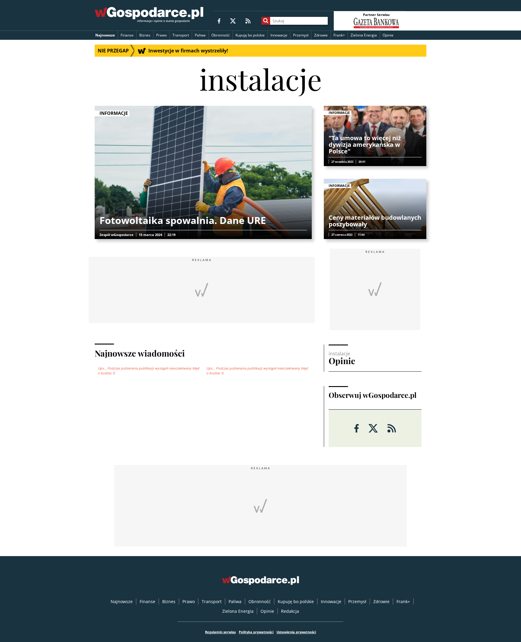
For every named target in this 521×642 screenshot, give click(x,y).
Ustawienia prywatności (296, 632)
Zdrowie (321, 35)
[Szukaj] (265, 21)
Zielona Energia (364, 35)
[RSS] (248, 20)
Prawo (161, 35)
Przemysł (300, 35)
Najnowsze (105, 35)
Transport (180, 35)
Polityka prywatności (256, 632)
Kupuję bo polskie (250, 35)
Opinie (388, 35)
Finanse (127, 35)
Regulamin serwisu (220, 632)
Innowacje (278, 35)
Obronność (220, 35)
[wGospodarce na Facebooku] (219, 20)
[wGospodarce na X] (233, 20)
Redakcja (290, 611)
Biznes (144, 35)
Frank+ (339, 35)
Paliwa (200, 35)
